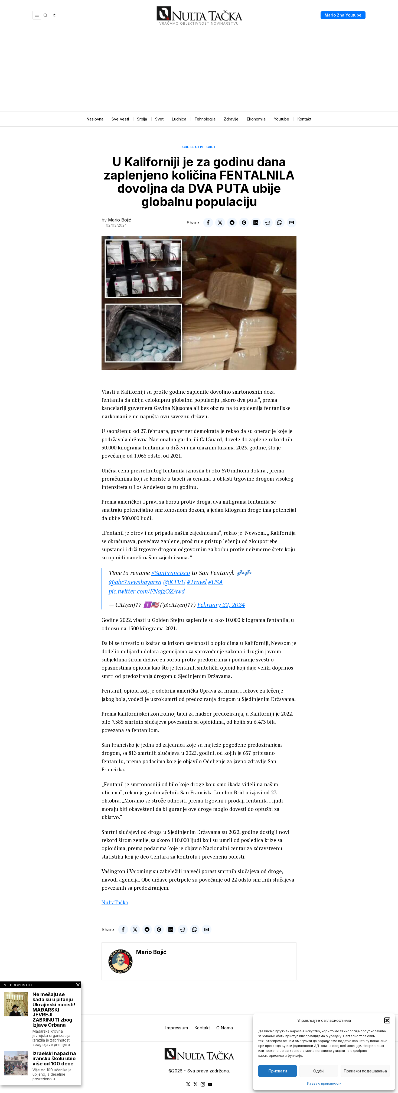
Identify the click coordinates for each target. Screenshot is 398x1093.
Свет (211, 147)
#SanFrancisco (170, 573)
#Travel (197, 582)
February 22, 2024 (221, 605)
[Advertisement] (199, 71)
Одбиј (318, 1071)
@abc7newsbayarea (135, 582)
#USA (215, 582)
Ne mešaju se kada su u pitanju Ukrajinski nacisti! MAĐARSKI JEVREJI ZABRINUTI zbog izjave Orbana (53, 1010)
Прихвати (277, 1071)
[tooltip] (208, 222)
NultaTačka (115, 902)
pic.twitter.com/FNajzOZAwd (147, 591)
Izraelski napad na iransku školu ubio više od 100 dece (54, 1058)
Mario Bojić (119, 220)
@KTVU (174, 582)
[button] (387, 1020)
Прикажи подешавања (365, 1071)
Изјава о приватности (324, 1083)
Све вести (192, 147)
